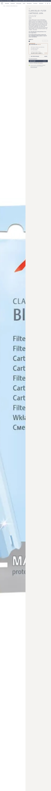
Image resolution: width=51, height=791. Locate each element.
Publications (41, 3)
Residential (7, 3)
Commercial (13, 3)
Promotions (35, 3)
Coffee (24, 3)
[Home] (2, 3)
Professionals (18, 3)
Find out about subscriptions (33, 58)
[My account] (47, 3)
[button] (38, 63)
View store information (33, 67)
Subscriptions (29, 3)
